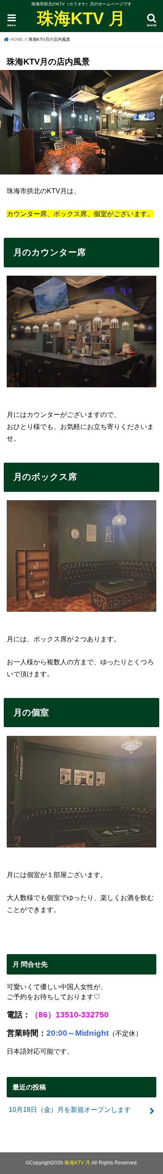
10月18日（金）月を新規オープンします (70, 1109)
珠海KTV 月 (81, 18)
